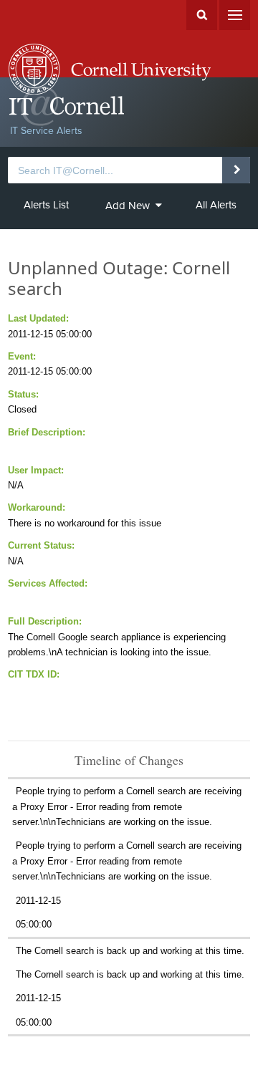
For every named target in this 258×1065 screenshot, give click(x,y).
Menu (234, 15)
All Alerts (216, 204)
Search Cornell (201, 15)
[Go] (236, 170)
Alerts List (46, 204)
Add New (127, 205)
